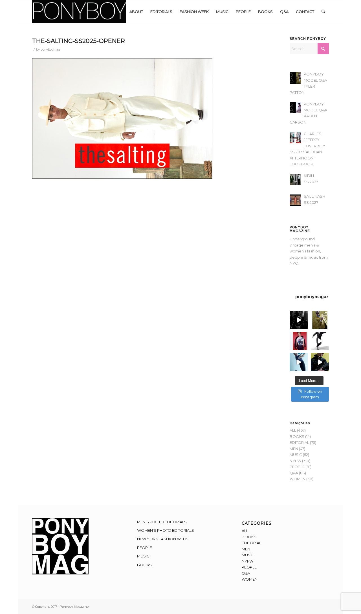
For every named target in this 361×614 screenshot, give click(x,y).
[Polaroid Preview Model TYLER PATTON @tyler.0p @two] (299, 341)
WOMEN (297, 479)
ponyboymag (50, 49)
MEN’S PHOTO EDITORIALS (162, 522)
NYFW (295, 461)
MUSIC (296, 454)
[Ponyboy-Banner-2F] (79, 11)
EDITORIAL (299, 442)
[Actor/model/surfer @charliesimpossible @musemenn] (320, 341)
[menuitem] (136, 11)
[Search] (323, 11)
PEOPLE (297, 466)
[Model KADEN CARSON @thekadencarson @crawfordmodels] (299, 362)
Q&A (294, 473)
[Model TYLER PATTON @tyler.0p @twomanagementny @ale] (299, 320)
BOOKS (297, 436)
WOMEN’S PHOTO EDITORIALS (165, 530)
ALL (293, 430)
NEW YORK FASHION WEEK (162, 539)
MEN (294, 448)
